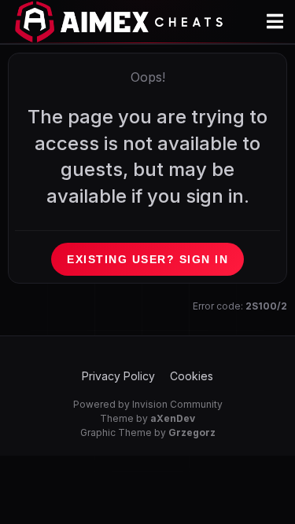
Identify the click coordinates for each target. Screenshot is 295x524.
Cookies (191, 376)
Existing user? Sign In (147, 259)
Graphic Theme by (148, 432)
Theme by (147, 418)
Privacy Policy (118, 376)
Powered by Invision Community (148, 404)
